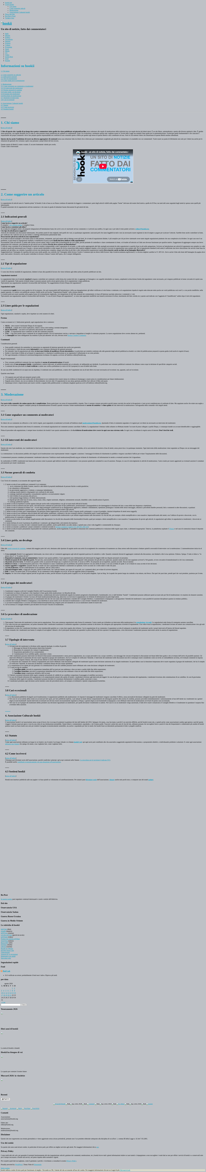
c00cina (3, 947)
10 (2, 993)
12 (6, 993)
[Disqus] (103, 809)
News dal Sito (10, 14)
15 (13, 993)
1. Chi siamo (5, 71)
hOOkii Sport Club (7, 950)
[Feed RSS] (35, 1108)
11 (4, 993)
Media (7, 51)
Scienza (7, 43)
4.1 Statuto (4, 105)
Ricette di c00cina (7, 948)
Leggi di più (126, 1170)
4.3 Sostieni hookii (7, 109)
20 (8, 995)
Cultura (7, 45)
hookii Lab (78, 742)
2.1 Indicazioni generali (9, 77)
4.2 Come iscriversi (7, 107)
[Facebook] (12, 1108)
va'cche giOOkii (6, 935)
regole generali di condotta (16, 548)
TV (6, 53)
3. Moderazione (6, 84)
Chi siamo (12, 6)
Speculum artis (6, 958)
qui (97, 1147)
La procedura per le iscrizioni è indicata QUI (95, 760)
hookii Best (9, 57)
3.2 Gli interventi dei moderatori (12, 88)
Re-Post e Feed (10, 16)
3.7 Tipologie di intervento (10, 98)
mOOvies (4, 933)
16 (15, 993)
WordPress (18, 1164)
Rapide (7, 61)
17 (2, 995)
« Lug (3, 1002)
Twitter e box (9, 18)
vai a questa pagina (15, 225)
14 (10, 993)
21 (10, 995)
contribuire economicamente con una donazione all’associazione (39, 762)
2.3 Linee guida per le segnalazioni (12, 81)
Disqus (171, 529)
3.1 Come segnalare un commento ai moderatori (17, 86)
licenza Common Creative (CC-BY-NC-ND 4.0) (72, 527)
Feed (6, 59)
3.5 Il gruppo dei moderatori (10, 94)
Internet (7, 41)
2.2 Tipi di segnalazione (9, 79)
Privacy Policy (71, 1161)
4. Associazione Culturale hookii (12, 103)
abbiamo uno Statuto (12, 744)
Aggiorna (6, 1099)
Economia (8, 47)
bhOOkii (4, 929)
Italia (6, 34)
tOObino (4, 945)
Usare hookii (9, 4)
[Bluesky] (4, 1108)
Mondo (7, 35)
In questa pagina (6, 899)
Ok (121, 1170)
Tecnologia (9, 39)
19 (6, 995)
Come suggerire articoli (17, 8)
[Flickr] (19, 1108)
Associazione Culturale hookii (19, 12)
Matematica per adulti (8, 956)
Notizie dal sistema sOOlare (10, 939)
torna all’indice (6, 128)
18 (4, 995)
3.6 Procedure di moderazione (11, 96)
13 (8, 993)
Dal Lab (6, 971)
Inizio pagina (5, 1168)
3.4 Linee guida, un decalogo (11, 92)
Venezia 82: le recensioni (9, 954)
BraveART (4, 943)
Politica (7, 37)
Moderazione (13, 10)
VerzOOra (4, 941)
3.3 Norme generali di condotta (11, 90)
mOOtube (4, 937)
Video (7, 55)
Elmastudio (38, 1164)
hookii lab (8, 3)
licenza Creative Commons (77, 335)
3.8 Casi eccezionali (7, 100)
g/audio (3, 931)
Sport (7, 49)
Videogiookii (5, 952)
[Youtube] (26, 1108)
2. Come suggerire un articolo (11, 75)
